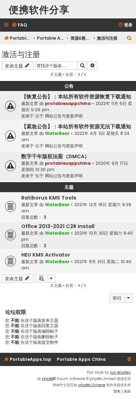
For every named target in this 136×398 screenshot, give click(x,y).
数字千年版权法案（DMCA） (55, 156)
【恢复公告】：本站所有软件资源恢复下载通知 (76, 96)
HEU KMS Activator (45, 254)
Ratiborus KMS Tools (48, 197)
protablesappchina (68, 103)
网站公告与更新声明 (64, 116)
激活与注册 (21, 53)
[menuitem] (19, 25)
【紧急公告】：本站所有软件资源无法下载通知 (76, 126)
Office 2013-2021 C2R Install (58, 226)
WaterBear (57, 133)
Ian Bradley (120, 372)
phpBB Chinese (91, 385)
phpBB (47, 378)
